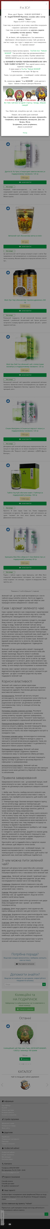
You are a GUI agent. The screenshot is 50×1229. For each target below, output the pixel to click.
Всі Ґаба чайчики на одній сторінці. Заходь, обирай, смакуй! (25, 104)
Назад (25, 133)
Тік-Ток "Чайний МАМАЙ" (31, 69)
